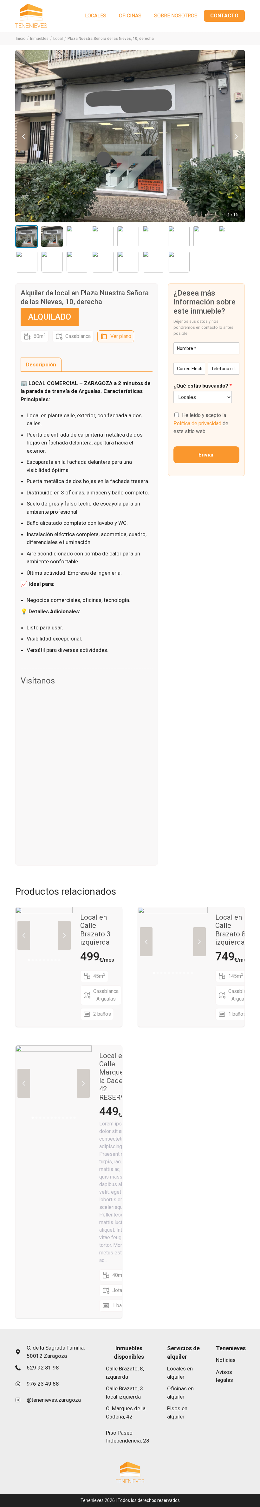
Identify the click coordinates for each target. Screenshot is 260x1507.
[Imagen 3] (77, 236)
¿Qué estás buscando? (202, 386)
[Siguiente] (236, 136)
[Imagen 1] (26, 236)
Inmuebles (39, 38)
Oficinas (130, 16)
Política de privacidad (197, 423)
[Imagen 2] (52, 236)
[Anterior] (23, 136)
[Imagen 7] (178, 236)
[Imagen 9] (229, 236)
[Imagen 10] (26, 261)
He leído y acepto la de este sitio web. (200, 423)
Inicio (20, 38)
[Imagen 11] (52, 261)
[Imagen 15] (153, 261)
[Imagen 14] (128, 261)
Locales (95, 16)
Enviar (206, 454)
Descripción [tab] (41, 364)
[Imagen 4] (102, 236)
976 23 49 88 (43, 1384)
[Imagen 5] (128, 236)
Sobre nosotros (176, 16)
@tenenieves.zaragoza (54, 1400)
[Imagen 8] (204, 236)
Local (58, 38)
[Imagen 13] (102, 261)
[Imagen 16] (178, 261)
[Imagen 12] (77, 261)
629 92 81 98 (43, 1367)
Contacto (224, 16)
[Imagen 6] (153, 236)
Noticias (226, 1360)
